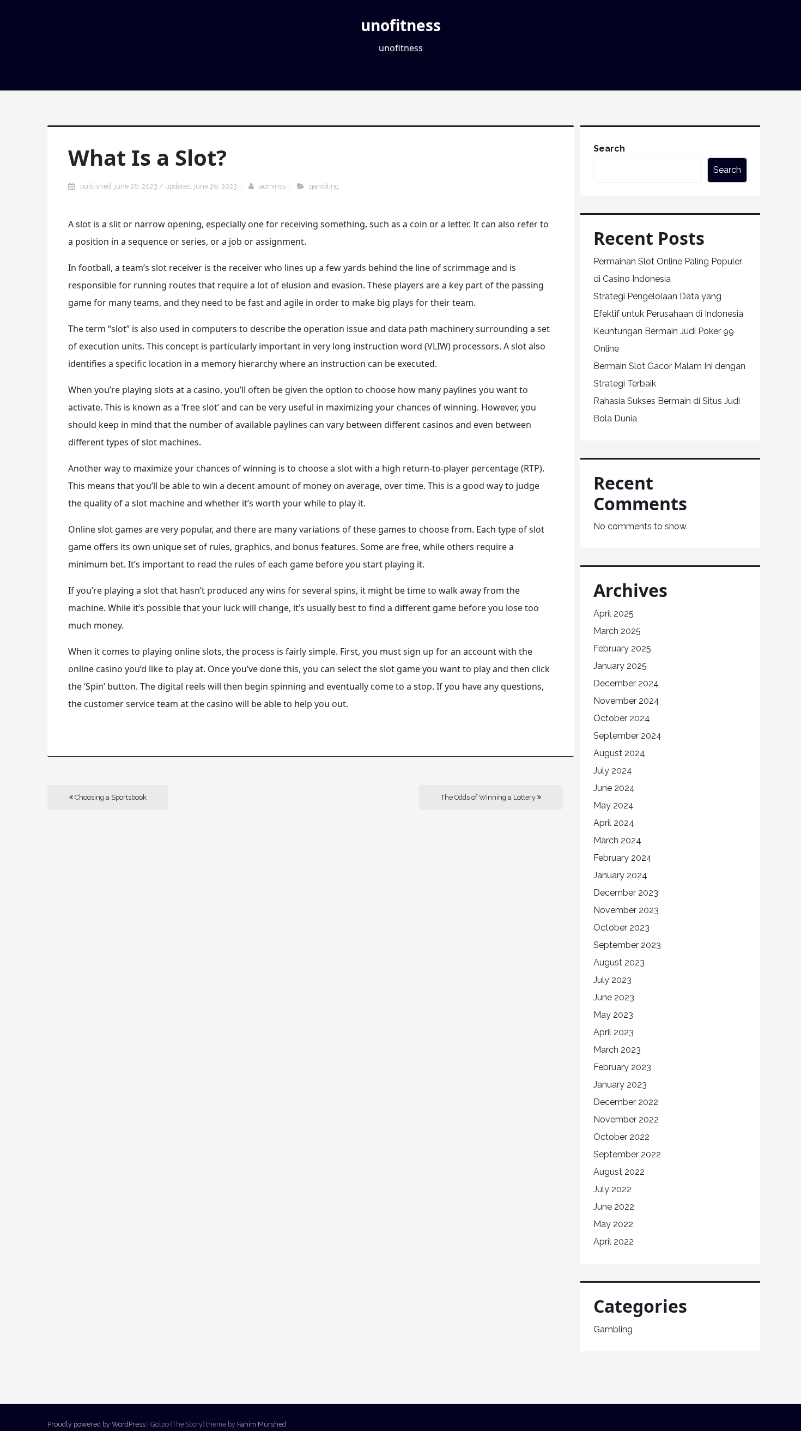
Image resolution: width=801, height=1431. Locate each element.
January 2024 (620, 875)
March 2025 (617, 631)
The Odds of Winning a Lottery (489, 797)
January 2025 (620, 666)
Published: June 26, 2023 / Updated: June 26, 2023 (158, 186)
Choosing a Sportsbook (110, 797)
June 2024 (614, 788)
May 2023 (613, 1015)
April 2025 (613, 613)
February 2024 (622, 858)
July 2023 (612, 980)
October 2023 (621, 927)
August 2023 (619, 962)
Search (609, 148)
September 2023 (627, 945)
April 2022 (613, 1241)
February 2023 (622, 1067)
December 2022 (625, 1102)
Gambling (324, 186)
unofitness (401, 25)
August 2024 (619, 753)
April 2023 (613, 1032)
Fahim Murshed (261, 1424)
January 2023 (620, 1084)
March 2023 (617, 1049)
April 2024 (613, 823)
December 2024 (626, 683)
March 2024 (617, 840)
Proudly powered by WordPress (96, 1424)
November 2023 (626, 910)
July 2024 (612, 770)
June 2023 (613, 997)
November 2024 (626, 701)
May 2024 (613, 805)
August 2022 (619, 1172)
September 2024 (627, 735)
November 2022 (626, 1119)
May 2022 (613, 1224)
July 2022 (612, 1189)
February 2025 (622, 648)
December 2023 (625, 892)
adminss (272, 186)
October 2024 (621, 718)
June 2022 (613, 1206)
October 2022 (621, 1137)
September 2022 (627, 1154)
